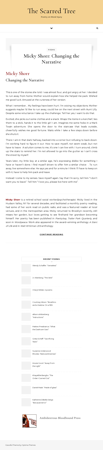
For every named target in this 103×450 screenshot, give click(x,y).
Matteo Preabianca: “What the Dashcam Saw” (43, 328)
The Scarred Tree (51, 10)
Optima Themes (29, 445)
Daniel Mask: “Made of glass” (44, 387)
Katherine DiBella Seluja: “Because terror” (42, 401)
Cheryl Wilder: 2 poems (42, 290)
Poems (51, 50)
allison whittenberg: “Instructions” (40, 315)
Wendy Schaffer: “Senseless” (44, 265)
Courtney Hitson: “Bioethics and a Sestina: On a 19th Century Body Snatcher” (44, 304)
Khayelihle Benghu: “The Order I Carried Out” (42, 376)
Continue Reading (51, 234)
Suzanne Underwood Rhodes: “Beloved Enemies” (44, 352)
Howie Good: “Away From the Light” (43, 364)
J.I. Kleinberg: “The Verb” (42, 278)
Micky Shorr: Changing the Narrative (52, 59)
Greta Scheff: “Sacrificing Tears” (43, 340)
